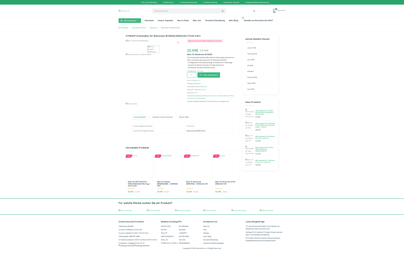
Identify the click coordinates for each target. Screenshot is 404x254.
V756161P (190, 126)
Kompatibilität (140, 117)
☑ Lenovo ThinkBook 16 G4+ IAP (130, 230)
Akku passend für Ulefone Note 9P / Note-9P (265, 137)
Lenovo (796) (251, 48)
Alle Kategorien (130, 21)
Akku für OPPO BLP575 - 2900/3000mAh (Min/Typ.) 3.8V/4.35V (139, 184)
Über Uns (197, 20)
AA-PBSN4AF (184, 226)
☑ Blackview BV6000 (126, 226)
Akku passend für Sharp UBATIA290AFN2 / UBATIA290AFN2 (264, 149)
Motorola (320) (252, 77)
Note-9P (164, 233)
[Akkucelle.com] (132, 11)
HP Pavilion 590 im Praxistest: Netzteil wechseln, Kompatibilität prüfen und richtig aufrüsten (263, 239)
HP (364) (250, 65)
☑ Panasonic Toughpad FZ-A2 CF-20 (131, 243)
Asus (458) (250, 59)
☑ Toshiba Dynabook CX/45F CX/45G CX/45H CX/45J (138, 240)
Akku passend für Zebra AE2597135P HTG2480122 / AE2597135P (264, 112)
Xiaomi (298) (251, 83)
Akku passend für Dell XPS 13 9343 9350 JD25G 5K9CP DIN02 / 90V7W (265, 125)
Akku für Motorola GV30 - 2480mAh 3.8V (225, 183)
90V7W (163, 230)
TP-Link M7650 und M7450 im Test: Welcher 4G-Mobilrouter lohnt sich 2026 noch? (263, 227)
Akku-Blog (233, 20)
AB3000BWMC (184, 243)
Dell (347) (250, 71)
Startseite (149, 20)
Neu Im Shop (183, 20)
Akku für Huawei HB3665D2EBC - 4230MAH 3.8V (167, 184)
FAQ (204, 230)
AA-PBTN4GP (184, 236)
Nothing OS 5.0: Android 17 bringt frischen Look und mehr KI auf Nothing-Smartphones (264, 233)
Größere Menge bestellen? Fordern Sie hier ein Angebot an (208, 101)
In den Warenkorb (210, 75)
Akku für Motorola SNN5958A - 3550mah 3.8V (197, 183)
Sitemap (206, 233)
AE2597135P (166, 226)
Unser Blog (207, 236)
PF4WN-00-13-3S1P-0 (169, 243)
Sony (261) (250, 89)
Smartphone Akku (139, 28)
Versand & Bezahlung (215, 20)
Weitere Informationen (162, 117)
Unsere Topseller (165, 20)
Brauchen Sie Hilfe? (264, 20)
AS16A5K (182, 230)
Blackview (153, 28)
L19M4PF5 (183, 233)
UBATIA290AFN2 (167, 236)
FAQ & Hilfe (184, 117)
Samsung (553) (252, 54)
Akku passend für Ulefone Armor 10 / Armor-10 (265, 161)
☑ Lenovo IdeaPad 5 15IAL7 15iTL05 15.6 (133, 233)
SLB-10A (182, 240)
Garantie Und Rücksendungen (213, 243)
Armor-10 (164, 240)
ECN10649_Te (195, 80)
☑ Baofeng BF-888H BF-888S (129, 236)
